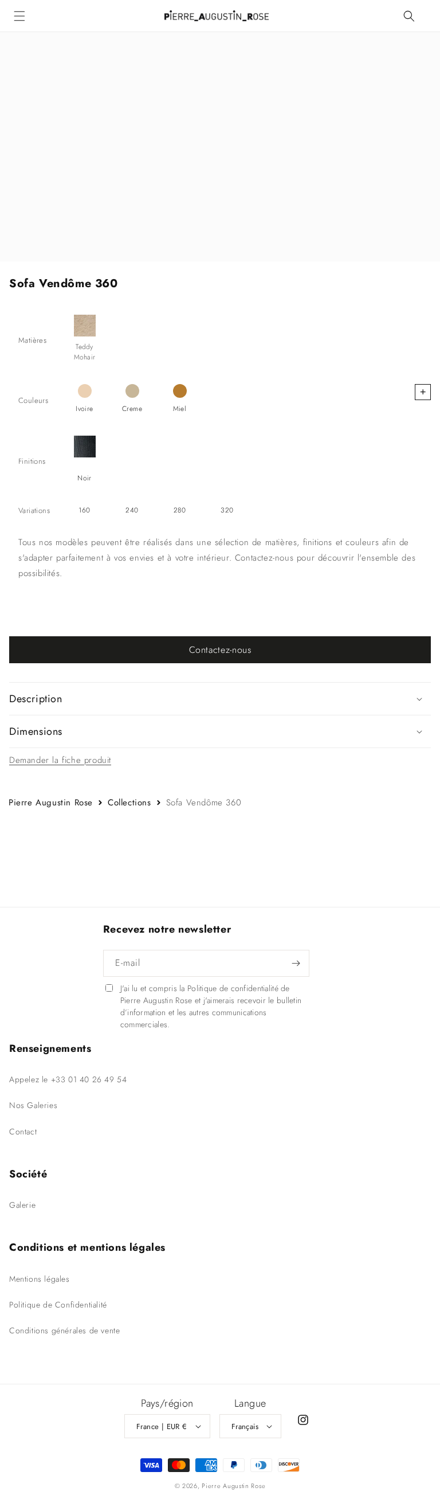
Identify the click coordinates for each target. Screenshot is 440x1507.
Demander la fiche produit (60, 760)
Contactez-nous (220, 649)
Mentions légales (39, 1279)
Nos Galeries (33, 1105)
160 (84, 510)
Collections (129, 802)
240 (131, 510)
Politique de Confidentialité (58, 1304)
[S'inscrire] (296, 963)
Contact (23, 1131)
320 (227, 510)
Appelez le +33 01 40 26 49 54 (68, 1079)
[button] (19, 16)
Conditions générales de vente (64, 1330)
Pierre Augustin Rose (51, 802)
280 (180, 510)
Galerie (22, 1205)
